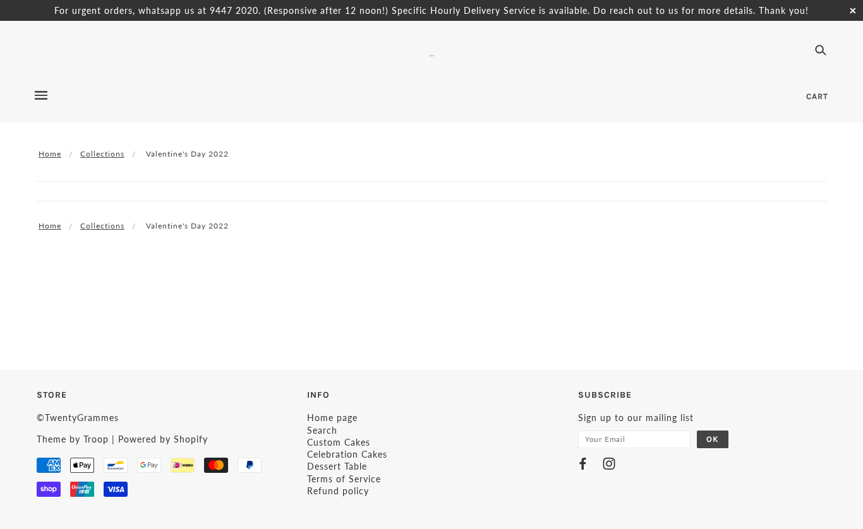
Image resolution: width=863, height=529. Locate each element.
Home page (332, 417)
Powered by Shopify (163, 439)
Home (50, 153)
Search (322, 430)
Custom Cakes (338, 442)
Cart (817, 96)
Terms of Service (344, 478)
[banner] (432, 54)
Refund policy (338, 490)
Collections (102, 153)
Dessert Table (337, 466)
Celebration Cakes (347, 454)
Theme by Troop (73, 439)
